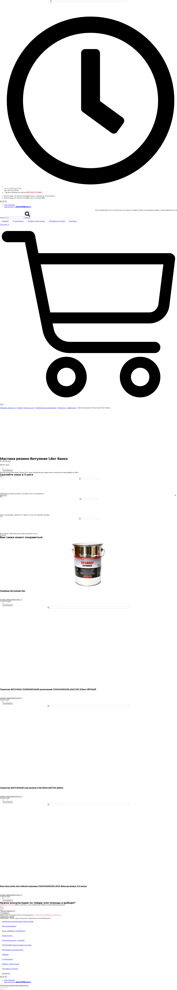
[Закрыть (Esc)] (1, 987)
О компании (18, 221)
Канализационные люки (12, 950)
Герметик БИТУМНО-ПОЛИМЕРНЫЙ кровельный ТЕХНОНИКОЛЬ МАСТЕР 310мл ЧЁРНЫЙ (48, 689)
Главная (5, 221)
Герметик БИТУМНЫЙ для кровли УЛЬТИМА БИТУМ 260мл (31, 788)
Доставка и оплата (57, 221)
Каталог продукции (36, 221)
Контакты (73, 221)
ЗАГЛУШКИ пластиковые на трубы (17, 945)
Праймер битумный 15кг (13, 591)
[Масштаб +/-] (7, 987)
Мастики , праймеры (67, 408)
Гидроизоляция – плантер (13, 940)
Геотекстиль (7, 936)
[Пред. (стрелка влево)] (1, 989)
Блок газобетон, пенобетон (13, 931)
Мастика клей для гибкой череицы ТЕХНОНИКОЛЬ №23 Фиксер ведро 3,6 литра (43, 886)
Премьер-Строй (7, 917)
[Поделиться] (3, 987)
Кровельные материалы (46, 408)
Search (2, 218)
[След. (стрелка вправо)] (3, 989)
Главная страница (7, 408)
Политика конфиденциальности (14, 985)
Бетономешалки (9, 926)
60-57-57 (3, 201)
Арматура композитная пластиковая (17, 921)
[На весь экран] (5, 987)
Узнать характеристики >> (11, 600)
